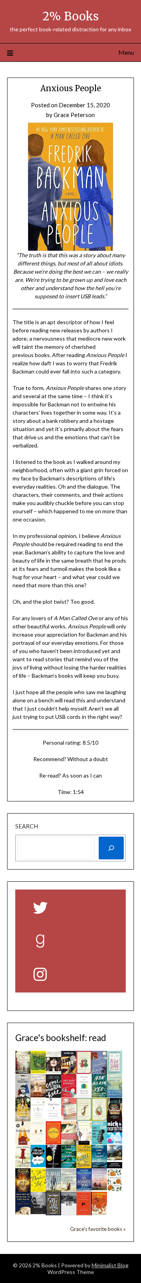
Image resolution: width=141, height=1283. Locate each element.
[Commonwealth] (114, 1189)
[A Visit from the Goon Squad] (99, 1142)
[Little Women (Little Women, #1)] (68, 1143)
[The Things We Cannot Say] (23, 1071)
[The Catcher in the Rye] (99, 1214)
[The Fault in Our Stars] (38, 1164)
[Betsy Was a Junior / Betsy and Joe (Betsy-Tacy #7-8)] (99, 1118)
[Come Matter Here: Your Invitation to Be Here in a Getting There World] (53, 1095)
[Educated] (23, 1142)
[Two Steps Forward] (68, 1095)
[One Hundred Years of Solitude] (38, 1071)
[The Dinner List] (38, 1189)
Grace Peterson (74, 114)
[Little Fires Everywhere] (68, 1165)
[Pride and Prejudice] (84, 1142)
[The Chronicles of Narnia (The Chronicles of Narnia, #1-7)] (23, 1189)
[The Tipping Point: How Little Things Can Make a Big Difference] (38, 1118)
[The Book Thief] (68, 1072)
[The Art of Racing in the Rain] (23, 1212)
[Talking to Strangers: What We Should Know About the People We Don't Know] (84, 1094)
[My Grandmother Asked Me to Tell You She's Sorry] (68, 1189)
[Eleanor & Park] (38, 1142)
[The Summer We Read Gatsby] (38, 1211)
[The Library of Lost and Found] (68, 1118)
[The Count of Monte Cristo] (114, 1165)
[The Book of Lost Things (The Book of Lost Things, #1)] (53, 1212)
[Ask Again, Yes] (99, 1095)
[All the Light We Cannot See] (99, 1165)
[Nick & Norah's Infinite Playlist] (114, 1141)
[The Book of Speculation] (114, 1119)
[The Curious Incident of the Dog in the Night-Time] (84, 1212)
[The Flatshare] (114, 1071)
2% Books (71, 16)
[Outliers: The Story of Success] (53, 1118)
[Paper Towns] (23, 1165)
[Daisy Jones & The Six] (53, 1071)
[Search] (111, 848)
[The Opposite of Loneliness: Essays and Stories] (23, 1118)
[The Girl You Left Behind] (84, 1165)
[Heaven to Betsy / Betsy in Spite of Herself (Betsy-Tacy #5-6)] (84, 1071)
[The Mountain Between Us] (114, 1095)
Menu (126, 52)
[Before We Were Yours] (38, 1095)
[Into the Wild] (68, 1213)
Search (26, 826)
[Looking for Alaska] (53, 1165)
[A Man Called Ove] (53, 1189)
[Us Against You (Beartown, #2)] (84, 1189)
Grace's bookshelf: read (60, 1037)
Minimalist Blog (110, 1265)
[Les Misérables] (23, 1097)
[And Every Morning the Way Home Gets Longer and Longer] (99, 1187)
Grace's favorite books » (98, 1229)
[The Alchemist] (53, 1142)
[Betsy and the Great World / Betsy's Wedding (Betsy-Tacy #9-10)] (84, 1118)
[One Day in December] (99, 1071)
